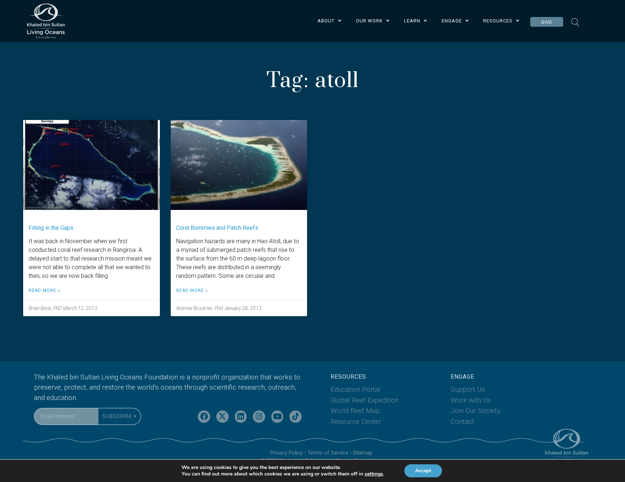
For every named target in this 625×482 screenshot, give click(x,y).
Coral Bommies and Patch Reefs (217, 227)
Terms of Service (327, 452)
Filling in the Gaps (51, 227)
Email (41, 403)
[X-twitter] (222, 416)
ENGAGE (452, 20)
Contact (462, 421)
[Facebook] (204, 416)
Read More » (44, 290)
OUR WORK (369, 20)
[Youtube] (277, 416)
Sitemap (363, 452)
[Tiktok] (295, 416)
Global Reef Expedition (365, 400)
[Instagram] (259, 416)
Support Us (468, 389)
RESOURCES (498, 20)
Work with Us (471, 400)
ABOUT (326, 20)
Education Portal (355, 389)
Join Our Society (475, 410)
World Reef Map (355, 410)
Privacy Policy (286, 452)
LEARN (412, 20)
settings (374, 474)
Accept (423, 470)
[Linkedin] (241, 416)
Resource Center (356, 421)
